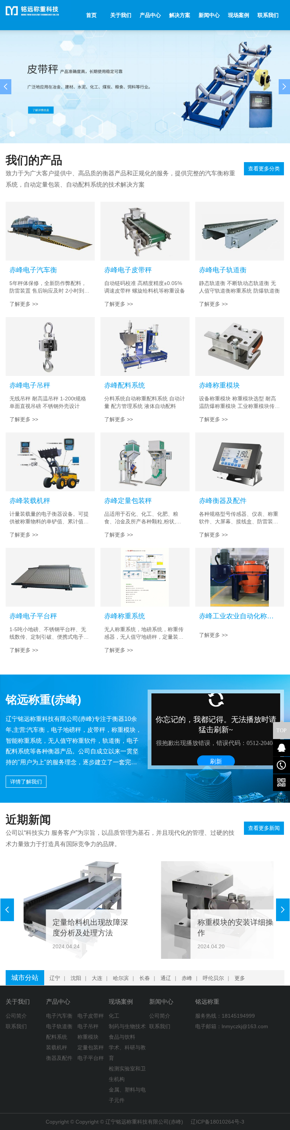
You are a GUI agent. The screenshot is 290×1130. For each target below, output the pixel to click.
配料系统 (56, 1037)
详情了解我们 (26, 782)
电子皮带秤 (90, 1016)
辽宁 (54, 978)
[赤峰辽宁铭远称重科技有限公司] (38, 15)
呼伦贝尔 (213, 978)
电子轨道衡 (59, 1026)
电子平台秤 (90, 1058)
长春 (144, 978)
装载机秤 (56, 1047)
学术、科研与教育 (127, 1052)
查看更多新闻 (264, 828)
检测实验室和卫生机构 (127, 1074)
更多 (239, 978)
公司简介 (16, 1016)
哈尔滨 (121, 978)
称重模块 (88, 1037)
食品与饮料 (122, 1037)
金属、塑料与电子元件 (127, 1095)
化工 (114, 1016)
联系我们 (16, 1026)
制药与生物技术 (127, 1026)
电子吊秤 (88, 1026)
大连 (97, 978)
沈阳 (76, 978)
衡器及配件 (59, 1058)
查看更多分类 (264, 169)
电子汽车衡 (59, 1016)
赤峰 (187, 978)
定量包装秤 (90, 1047)
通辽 (165, 978)
